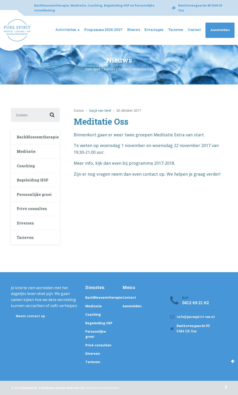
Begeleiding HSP (32, 179)
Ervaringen (154, 29)
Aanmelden (220, 30)
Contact (194, 29)
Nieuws (133, 29)
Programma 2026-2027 (103, 29)
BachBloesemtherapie (38, 136)
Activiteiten (65, 29)
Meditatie (26, 151)
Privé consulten (32, 208)
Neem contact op (30, 316)
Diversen (25, 223)
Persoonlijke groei (34, 194)
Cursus (79, 110)
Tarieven (175, 29)
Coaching (26, 165)
